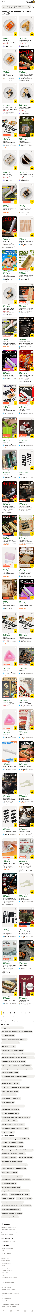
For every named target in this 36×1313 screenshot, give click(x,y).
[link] (12, 1027)
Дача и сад (4, 1272)
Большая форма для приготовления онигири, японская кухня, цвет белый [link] (26, 832)
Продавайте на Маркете (8, 1229)
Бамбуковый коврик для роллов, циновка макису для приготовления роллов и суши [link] (26, 309)
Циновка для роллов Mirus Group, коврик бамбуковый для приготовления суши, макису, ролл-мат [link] (25, 572)
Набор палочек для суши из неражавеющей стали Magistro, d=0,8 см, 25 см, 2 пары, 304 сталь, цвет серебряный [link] (10, 899)
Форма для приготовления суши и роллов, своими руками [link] (25, 799)
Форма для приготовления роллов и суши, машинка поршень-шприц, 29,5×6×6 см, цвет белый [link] (10, 242)
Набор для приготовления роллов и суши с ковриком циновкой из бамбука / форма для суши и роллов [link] (26, 735)
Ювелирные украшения (8, 1289)
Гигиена (3, 1256)
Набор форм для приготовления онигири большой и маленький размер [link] (9, 799)
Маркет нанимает (6, 1298)
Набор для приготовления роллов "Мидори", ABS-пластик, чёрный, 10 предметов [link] (9, 637)
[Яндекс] (14, 1306)
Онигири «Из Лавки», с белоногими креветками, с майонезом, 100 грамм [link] (10, 108)
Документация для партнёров (9, 1232)
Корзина (25, 1310)
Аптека (3, 1265)
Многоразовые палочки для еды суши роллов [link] (9, 604)
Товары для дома (6, 1263)
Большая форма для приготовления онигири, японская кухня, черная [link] (26, 507)
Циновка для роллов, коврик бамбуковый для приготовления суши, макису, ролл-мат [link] (26, 767)
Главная (3, 1310)
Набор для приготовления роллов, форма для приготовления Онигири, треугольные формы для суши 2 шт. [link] (26, 443)
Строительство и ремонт (8, 1285)
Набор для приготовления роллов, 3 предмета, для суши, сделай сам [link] (26, 671)
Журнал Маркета (6, 1300)
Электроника (5, 1258)
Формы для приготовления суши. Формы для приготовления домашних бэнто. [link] (9, 572)
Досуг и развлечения (7, 1248)
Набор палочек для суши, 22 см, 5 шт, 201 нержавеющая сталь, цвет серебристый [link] (26, 376)
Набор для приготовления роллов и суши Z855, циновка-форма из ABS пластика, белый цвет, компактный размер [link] (9, 342)
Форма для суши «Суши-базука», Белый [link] (10, 767)
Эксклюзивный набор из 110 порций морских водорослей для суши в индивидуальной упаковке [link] (26, 932)
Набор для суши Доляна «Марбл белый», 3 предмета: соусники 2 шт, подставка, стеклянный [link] (10, 966)
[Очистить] (29, 7)
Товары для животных (7, 1282)
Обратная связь (5, 1296)
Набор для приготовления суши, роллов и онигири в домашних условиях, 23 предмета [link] (25, 141)
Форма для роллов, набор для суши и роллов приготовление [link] (10, 540)
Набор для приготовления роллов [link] (9, 475)
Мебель (3, 1251)
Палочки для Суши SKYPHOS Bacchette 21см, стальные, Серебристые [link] (26, 342)
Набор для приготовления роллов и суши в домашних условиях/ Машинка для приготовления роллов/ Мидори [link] (9, 141)
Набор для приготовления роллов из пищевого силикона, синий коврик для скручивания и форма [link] (9, 443)
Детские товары (6, 1287)
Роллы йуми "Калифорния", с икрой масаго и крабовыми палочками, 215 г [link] (9, 41)
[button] (33, 7)
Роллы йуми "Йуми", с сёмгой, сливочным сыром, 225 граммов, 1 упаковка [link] (25, 208)
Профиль (32, 1310)
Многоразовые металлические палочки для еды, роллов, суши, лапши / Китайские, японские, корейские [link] (26, 966)
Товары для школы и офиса (9, 1277)
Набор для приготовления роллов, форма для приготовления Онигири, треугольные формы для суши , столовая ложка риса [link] (10, 671)
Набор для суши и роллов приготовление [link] (25, 540)
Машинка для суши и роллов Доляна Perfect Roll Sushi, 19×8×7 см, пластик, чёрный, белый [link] (9, 507)
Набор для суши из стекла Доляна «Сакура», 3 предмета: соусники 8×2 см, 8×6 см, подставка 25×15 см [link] (26, 864)
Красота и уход (5, 1268)
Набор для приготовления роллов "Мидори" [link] (25, 637)
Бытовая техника (6, 1253)
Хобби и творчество (7, 1270)
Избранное (18, 1310)
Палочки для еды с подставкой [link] (24, 1001)
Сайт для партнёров (7, 1234)
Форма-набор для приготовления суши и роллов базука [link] (9, 376)
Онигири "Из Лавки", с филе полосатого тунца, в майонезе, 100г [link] (10, 309)
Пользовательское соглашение (10, 1293)
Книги (3, 1275)
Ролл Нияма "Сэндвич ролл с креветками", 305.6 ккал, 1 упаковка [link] (25, 108)
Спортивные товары (7, 1280)
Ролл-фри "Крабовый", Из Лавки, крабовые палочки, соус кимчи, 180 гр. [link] (26, 41)
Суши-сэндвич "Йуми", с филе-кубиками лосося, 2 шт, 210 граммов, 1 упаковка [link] (26, 175)
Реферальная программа (8, 1241)
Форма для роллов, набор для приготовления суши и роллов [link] (25, 409)
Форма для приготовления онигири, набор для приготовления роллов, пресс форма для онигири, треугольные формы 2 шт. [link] (9, 275)
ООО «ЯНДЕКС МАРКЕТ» (13, 1304)
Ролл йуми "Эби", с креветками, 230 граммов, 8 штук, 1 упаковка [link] (8, 175)
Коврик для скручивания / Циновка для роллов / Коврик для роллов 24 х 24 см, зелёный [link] (26, 275)
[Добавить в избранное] (15, 17)
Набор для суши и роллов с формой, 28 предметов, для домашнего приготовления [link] (25, 703)
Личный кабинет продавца (9, 1227)
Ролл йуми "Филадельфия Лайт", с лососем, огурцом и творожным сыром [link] (9, 74)
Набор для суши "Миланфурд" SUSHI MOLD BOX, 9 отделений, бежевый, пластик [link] (10, 703)
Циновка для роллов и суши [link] (9, 864)
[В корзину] (15, 34)
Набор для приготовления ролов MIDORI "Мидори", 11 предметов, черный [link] (9, 409)
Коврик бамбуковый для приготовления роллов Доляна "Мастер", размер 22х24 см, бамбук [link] (26, 74)
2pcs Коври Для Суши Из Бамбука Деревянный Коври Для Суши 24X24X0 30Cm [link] (26, 242)
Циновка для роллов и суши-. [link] (9, 1001)
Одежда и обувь (6, 1260)
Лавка (10, 1310)
